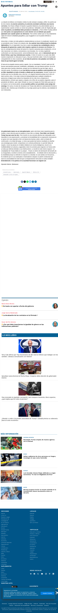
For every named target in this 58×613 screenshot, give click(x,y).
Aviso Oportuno (34, 535)
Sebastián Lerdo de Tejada (10, 174)
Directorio (4, 603)
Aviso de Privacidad (51, 603)
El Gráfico (32, 544)
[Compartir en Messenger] (30, 182)
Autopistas (4, 562)
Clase (2, 568)
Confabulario (4, 548)
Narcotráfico (4, 535)
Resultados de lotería (34, 558)
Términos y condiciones (37, 605)
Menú (2, 557)
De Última (4, 574)
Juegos (32, 551)
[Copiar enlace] (33, 182)
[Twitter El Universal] (38, 574)
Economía (4, 540)
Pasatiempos (33, 553)
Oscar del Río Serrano (9, 322)
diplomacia (16, 172)
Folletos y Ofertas (34, 533)
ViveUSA (32, 550)
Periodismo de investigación (5, 519)
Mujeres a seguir (5, 517)
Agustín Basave (13, 11)
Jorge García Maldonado (10, 313)
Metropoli (3, 531)
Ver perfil (11, 16)
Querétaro (32, 520)
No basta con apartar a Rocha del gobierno (18, 306)
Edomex (32, 513)
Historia (11, 605)
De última (3, 558)
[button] (48, 2)
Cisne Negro (4, 581)
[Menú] (56, 1)
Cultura (3, 546)
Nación (3, 513)
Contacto (46, 605)
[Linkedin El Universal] (53, 574)
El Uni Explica (5, 522)
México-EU (36, 172)
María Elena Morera (8, 303)
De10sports (33, 546)
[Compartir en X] (25, 182)
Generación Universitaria (33, 541)
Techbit (3, 555)
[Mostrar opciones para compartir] (56, 7)
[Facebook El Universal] (34, 574)
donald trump (7, 172)
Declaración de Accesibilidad (21, 605)
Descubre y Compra (35, 532)
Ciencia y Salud (5, 551)
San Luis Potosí (34, 522)
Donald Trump (5, 529)
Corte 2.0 (3, 515)
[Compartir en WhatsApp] (27, 182)
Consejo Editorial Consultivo (15, 603)
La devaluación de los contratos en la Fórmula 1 (20, 315)
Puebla (32, 517)
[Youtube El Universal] (42, 574)
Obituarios (32, 539)
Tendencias (4, 549)
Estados (3, 533)
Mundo (3, 528)
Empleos (32, 537)
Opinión (5, 300)
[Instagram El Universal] (46, 574)
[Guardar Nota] (35, 182)
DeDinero (32, 548)
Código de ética (28, 603)
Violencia (35, 603)
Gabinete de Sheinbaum (4, 525)
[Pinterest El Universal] (49, 574)
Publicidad (42, 603)
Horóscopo (33, 555)
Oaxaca (32, 515)
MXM (2, 553)
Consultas (3, 564)
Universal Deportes (6, 542)
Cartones (3, 538)
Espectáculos (5, 544)
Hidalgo (32, 519)
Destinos (3, 560)
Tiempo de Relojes (6, 579)
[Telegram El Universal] (30, 574)
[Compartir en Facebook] (22, 182)
